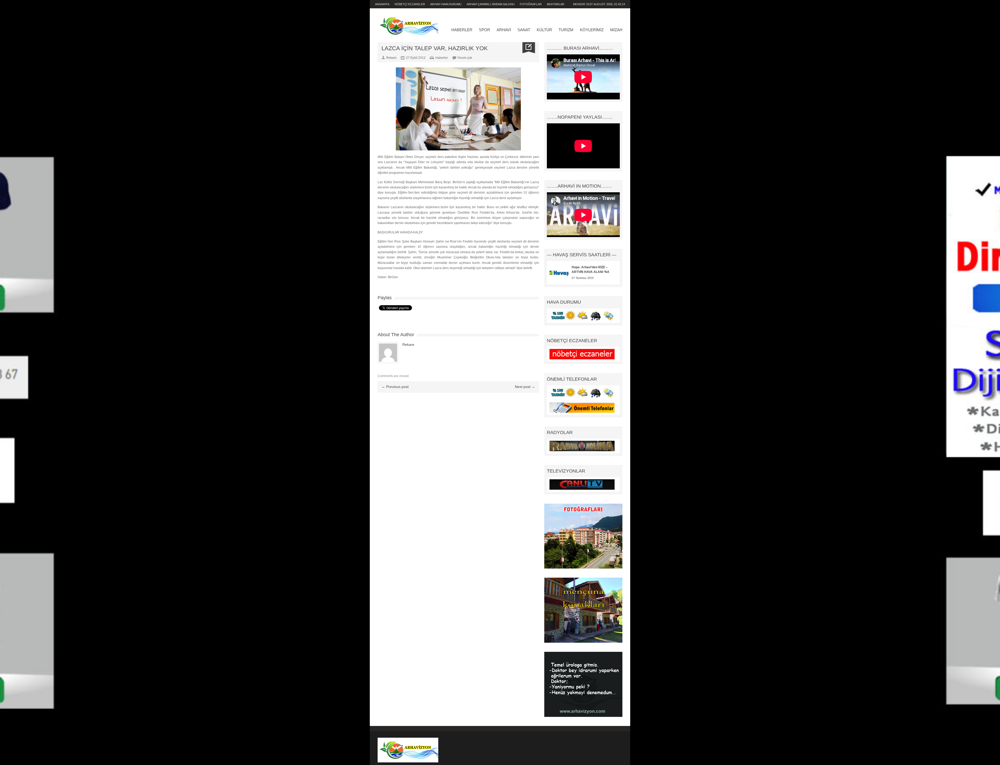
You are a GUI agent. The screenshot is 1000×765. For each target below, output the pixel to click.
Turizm (566, 30)
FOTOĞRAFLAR (531, 4)
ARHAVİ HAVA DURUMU (445, 4)
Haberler (461, 30)
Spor (484, 30)
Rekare (408, 344)
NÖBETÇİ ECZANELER (410, 4)
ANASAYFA (382, 4)
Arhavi (504, 30)
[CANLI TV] (582, 484)
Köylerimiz (592, 30)
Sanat (523, 30)
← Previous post (395, 387)
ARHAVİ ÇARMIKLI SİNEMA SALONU (491, 4)
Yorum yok (464, 58)
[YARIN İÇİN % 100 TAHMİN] (582, 315)
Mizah (616, 30)
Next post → (525, 387)
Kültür (544, 30)
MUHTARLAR (555, 4)
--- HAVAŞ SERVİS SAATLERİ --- (581, 254)
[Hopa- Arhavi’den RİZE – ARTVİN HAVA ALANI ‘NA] (559, 272)
